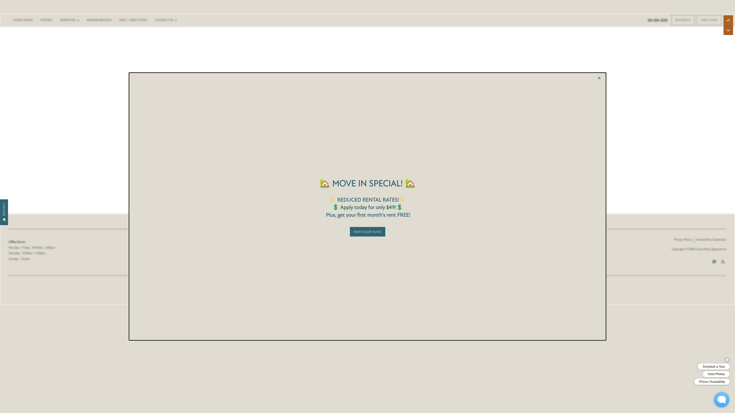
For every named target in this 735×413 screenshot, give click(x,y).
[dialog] (367, 206)
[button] (367, 232)
